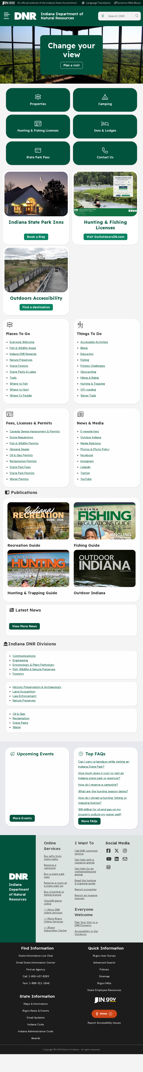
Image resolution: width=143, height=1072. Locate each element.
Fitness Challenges (92, 366)
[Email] (125, 859)
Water (17, 727)
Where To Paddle (21, 395)
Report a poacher (86, 889)
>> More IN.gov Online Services (53, 920)
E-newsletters (89, 431)
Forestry (18, 674)
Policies (104, 969)
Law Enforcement (24, 696)
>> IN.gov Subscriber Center (55, 929)
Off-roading (88, 390)
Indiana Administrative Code (35, 1031)
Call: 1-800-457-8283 (36, 976)
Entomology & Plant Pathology (33, 665)
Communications (24, 656)
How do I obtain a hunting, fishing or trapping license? (102, 800)
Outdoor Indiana (90, 437)
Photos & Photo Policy (94, 449)
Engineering (20, 660)
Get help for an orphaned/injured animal (85, 871)
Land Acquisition (24, 691)
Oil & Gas (19, 714)
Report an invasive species (86, 897)
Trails (13, 378)
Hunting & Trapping (92, 384)
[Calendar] (109, 867)
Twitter (85, 473)
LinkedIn (85, 467)
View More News (24, 626)
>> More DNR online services (53, 911)
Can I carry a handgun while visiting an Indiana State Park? (103, 764)
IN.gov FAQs (104, 983)
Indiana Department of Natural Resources (62, 16)
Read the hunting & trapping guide (85, 882)
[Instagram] (125, 851)
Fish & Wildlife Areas (23, 348)
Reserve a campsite (50, 866)
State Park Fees (20, 467)
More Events (22, 818)
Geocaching (88, 372)
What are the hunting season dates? (103, 791)
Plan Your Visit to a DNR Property (86, 924)
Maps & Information (36, 1003)
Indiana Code (36, 1024)
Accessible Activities (94, 342)
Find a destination (36, 307)
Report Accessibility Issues (104, 1022)
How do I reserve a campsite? (98, 785)
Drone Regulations (21, 437)
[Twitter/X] (117, 851)
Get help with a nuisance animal (84, 861)
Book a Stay (36, 237)
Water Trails (88, 395)
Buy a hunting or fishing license (54, 893)
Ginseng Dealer (19, 449)
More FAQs (89, 821)
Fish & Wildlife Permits (24, 443)
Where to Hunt (19, 390)
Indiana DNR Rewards (23, 354)
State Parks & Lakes (23, 372)
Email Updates (36, 1017)
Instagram (87, 461)
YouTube (86, 479)
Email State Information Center (35, 962)
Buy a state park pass (54, 875)
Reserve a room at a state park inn (55, 884)
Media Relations (90, 443)
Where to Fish (19, 384)
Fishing (84, 360)
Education (86, 354)
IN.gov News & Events (36, 1010)
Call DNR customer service (86, 852)
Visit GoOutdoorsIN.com (105, 237)
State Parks (20, 723)
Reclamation (21, 718)
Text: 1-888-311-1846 (35, 983)
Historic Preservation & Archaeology (37, 687)
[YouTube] (109, 859)
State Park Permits (22, 473)
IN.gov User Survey (104, 955)
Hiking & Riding (89, 378)
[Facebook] (109, 851)
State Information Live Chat (36, 955)
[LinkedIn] (117, 859)
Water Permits (19, 479)
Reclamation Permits (23, 461)
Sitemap (104, 976)
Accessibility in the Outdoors (86, 932)
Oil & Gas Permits (21, 455)
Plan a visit (71, 65)
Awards (35, 1038)
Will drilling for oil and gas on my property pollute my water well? (99, 811)
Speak (103, 1013)
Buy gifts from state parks (52, 857)
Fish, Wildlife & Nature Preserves (34, 669)
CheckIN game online (53, 902)
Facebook (86, 455)
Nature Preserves (21, 360)
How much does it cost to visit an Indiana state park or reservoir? (101, 775)
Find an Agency (35, 969)
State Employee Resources (104, 990)
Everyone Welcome (22, 342)
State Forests (19, 366)
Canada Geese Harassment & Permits (35, 431)
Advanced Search (104, 962)
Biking (84, 348)
